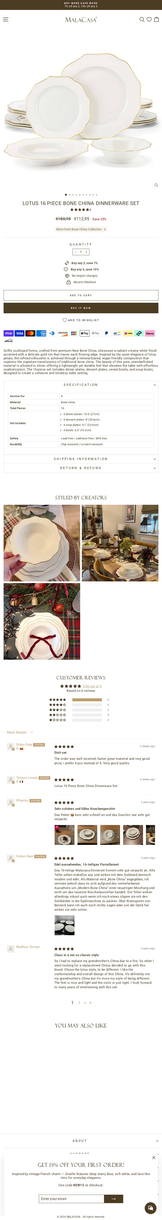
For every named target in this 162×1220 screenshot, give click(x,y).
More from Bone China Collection (78, 229)
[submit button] (113, 1199)
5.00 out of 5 (92, 686)
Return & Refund (81, 468)
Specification (81, 385)
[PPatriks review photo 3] (110, 835)
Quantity (81, 244)
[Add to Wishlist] (9, 1040)
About (80, 1141)
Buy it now (81, 308)
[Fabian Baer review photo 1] (64, 925)
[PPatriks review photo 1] (64, 835)
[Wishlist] (149, 19)
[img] (64, 747)
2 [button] (79, 1003)
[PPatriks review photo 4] (133, 835)
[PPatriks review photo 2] (87, 835)
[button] (80, 209)
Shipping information (81, 459)
